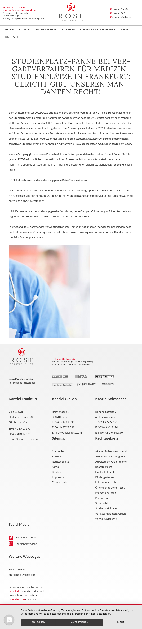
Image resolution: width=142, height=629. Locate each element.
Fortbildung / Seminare (97, 29)
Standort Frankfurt (121, 9)
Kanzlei (24, 29)
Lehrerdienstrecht (106, 482)
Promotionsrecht (105, 492)
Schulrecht (101, 503)
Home (9, 29)
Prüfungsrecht (103, 497)
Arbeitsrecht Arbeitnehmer (111, 461)
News (124, 29)
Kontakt (11, 36)
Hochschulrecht (104, 472)
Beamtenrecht (103, 466)
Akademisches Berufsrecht (111, 451)
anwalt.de (14, 590)
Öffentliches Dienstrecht (110, 487)
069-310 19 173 (20, 428)
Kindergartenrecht (106, 477)
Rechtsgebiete (46, 29)
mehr (121, 622)
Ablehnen (38, 622)
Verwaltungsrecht (106, 518)
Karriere (68, 29)
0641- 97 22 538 (64, 422)
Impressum (58, 477)
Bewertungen (17, 598)
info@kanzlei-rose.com (24, 438)
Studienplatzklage (106, 508)
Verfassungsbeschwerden (110, 513)
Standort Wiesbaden (121, 17)
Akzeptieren (79, 622)
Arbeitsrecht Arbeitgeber (110, 456)
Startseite (58, 451)
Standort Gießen (119, 13)
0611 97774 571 (108, 422)
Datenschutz (59, 482)
